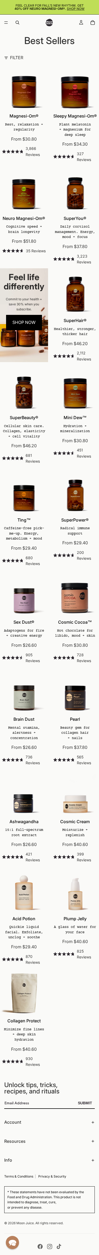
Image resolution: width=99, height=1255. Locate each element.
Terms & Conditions (18, 1176)
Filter (16, 57)
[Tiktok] (59, 1246)
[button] (12, 1242)
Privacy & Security (52, 1176)
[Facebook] (40, 1246)
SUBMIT (85, 1103)
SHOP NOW (24, 322)
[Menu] (6, 22)
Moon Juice (25, 1223)
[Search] (17, 22)
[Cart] (92, 22)
